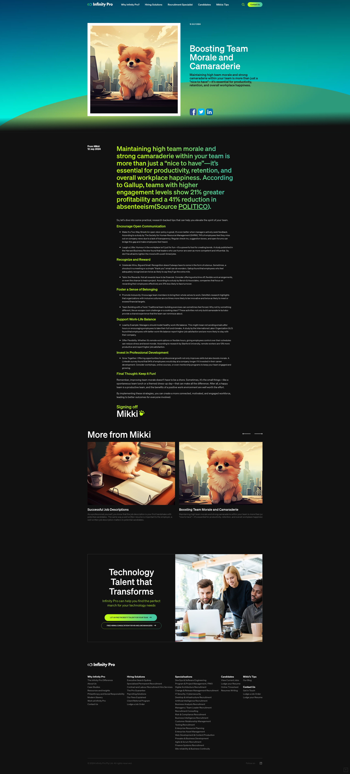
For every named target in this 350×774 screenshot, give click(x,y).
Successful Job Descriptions (131, 473)
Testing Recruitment (185, 725)
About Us (92, 684)
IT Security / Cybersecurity (188, 694)
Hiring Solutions (153, 4)
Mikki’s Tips (249, 677)
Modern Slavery (95, 697)
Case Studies (94, 687)
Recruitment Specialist (180, 4)
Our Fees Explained (136, 697)
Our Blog (247, 680)
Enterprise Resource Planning (189, 728)
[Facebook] (193, 113)
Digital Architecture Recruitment (190, 687)
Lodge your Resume (230, 684)
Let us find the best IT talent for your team (129, 618)
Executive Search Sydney (139, 680)
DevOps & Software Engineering (190, 680)
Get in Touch (249, 690)
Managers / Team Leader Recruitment (193, 708)
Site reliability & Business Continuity (192, 749)
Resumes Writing (229, 690)
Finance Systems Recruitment (189, 745)
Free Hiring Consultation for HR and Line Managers (129, 626)
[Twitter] (201, 113)
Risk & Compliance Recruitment (190, 714)
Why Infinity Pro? (130, 4)
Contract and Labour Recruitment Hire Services (150, 687)
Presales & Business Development (191, 738)
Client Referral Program (138, 701)
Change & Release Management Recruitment (196, 690)
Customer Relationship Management (193, 721)
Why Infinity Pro (96, 677)
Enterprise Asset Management (190, 732)
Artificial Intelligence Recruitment (191, 701)
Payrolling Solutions (136, 694)
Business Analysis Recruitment (190, 704)
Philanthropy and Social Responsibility (106, 694)
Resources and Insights (99, 690)
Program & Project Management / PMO (194, 684)
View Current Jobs (230, 680)
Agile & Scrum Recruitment (188, 742)
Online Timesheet (229, 687)
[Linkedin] (209, 113)
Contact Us (255, 4)
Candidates (204, 4)
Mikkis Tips (222, 4)
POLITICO (193, 206)
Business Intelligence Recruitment (191, 718)
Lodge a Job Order (136, 704)
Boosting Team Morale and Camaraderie (223, 473)
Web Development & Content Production (195, 735)
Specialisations (183, 677)
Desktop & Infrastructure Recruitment (193, 697)
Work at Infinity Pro (97, 701)
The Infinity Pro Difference (100, 680)
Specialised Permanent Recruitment (144, 684)
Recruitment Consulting (186, 711)
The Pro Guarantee (136, 690)
